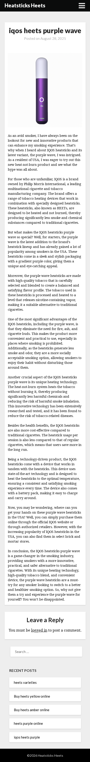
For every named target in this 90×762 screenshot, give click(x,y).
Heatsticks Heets (25, 5)
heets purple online (28, 723)
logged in (39, 630)
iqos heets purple (27, 737)
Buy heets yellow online (32, 696)
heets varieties (25, 682)
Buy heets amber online (31, 710)
